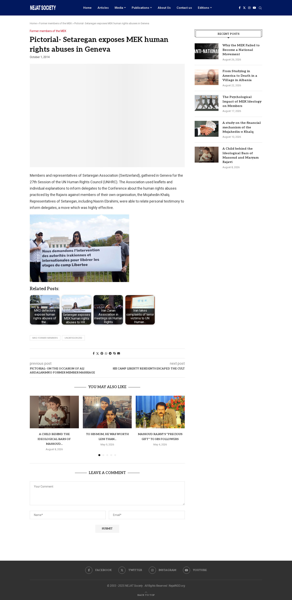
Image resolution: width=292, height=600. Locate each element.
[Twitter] (244, 7)
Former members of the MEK (55, 23)
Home (87, 8)
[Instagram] (249, 7)
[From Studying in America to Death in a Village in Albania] (207, 77)
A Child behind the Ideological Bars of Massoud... (54, 439)
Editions (203, 8)
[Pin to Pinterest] (102, 353)
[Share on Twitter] (97, 353)
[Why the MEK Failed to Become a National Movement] (207, 51)
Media (119, 8)
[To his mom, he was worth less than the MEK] (107, 412)
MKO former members (45, 338)
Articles (103, 8)
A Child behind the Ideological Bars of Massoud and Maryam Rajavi (240, 155)
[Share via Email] (118, 353)
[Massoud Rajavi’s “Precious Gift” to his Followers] (160, 412)
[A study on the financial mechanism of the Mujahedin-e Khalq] (207, 129)
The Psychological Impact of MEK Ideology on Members (241, 101)
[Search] (260, 8)
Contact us (184, 8)
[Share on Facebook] (94, 353)
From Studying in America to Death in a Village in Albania (239, 75)
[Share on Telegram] (110, 353)
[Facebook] (240, 7)
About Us (164, 8)
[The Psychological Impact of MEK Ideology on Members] (207, 103)
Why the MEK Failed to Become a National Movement (241, 50)
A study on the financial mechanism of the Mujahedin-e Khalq (241, 127)
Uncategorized (73, 338)
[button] (35, 425)
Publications (140, 8)
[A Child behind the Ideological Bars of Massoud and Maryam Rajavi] (54, 412)
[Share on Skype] (114, 353)
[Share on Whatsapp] (106, 353)
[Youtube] (254, 7)
